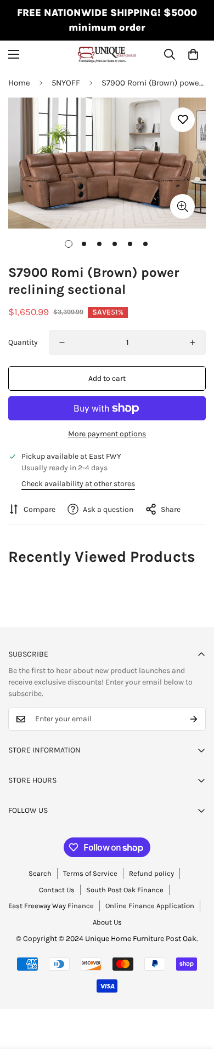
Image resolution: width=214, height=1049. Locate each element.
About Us (107, 922)
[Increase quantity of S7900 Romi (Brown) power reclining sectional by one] (192, 342)
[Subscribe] (194, 719)
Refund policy (151, 873)
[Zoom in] (182, 206)
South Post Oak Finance (125, 890)
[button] (193, 54)
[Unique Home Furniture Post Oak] (107, 55)
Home (19, 83)
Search (40, 873)
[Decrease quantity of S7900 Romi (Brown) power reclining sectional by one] (62, 342)
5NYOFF (66, 83)
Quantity (23, 342)
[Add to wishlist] (182, 119)
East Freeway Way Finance (51, 906)
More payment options (107, 433)
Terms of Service (90, 873)
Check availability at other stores (78, 483)
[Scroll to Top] (194, 991)
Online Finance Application (149, 906)
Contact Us (57, 890)
